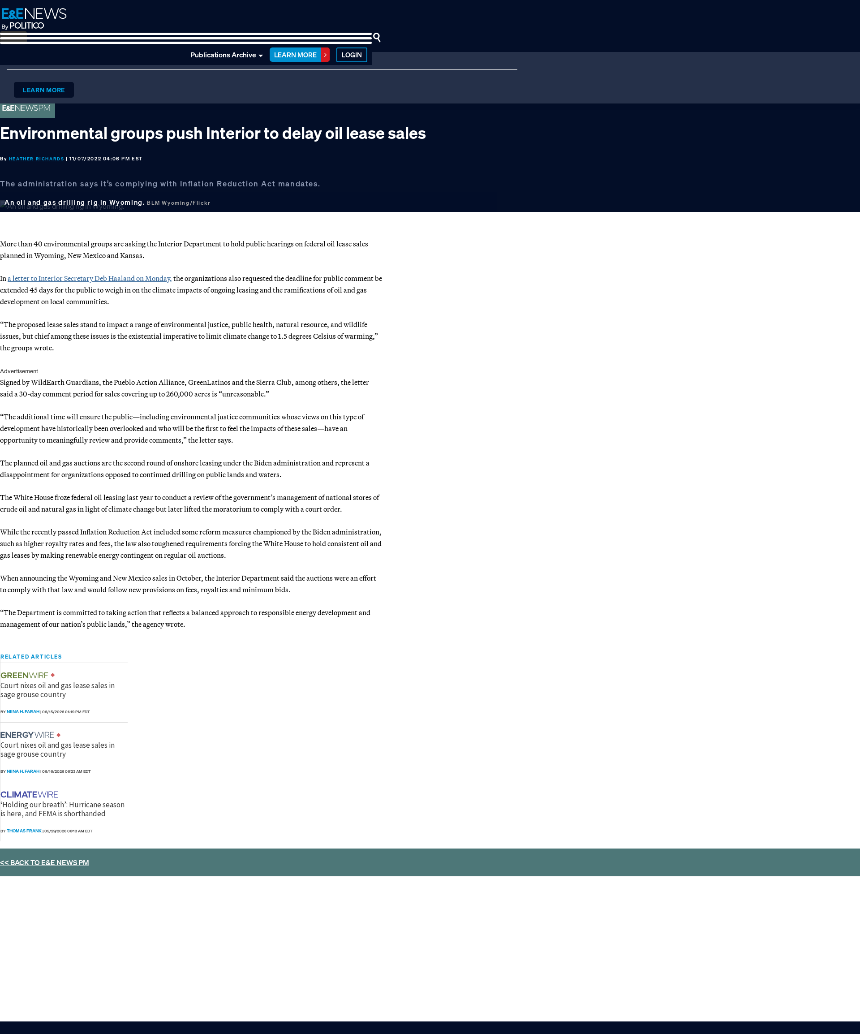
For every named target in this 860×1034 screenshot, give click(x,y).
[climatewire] (30, 794)
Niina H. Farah (23, 712)
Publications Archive (223, 55)
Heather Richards (36, 159)
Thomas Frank (24, 831)
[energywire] (28, 735)
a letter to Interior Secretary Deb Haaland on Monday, (90, 278)
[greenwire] (25, 675)
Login (352, 54)
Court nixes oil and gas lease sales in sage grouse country (57, 690)
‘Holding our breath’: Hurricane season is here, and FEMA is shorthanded (62, 809)
